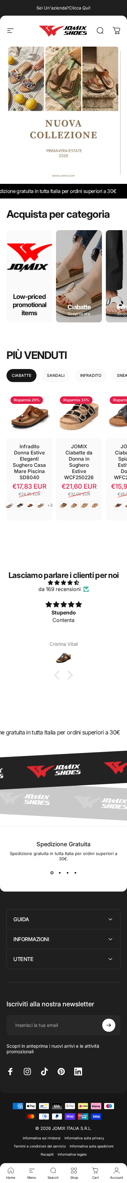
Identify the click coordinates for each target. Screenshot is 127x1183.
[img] (63, 582)
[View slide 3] (67, 873)
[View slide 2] (60, 873)
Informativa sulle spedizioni (92, 1146)
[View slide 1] (52, 873)
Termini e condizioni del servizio (40, 1146)
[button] (58, 675)
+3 (50, 505)
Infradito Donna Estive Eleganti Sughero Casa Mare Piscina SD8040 (29, 462)
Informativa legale (72, 1154)
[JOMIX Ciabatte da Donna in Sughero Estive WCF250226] (79, 415)
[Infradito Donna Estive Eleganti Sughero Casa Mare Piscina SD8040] (29, 415)
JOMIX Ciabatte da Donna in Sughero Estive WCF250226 (79, 462)
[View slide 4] (75, 873)
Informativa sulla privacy (84, 1138)
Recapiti (47, 1154)
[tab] (21, 375)
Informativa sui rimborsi (42, 1138)
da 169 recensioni (59, 589)
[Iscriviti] (108, 1025)
